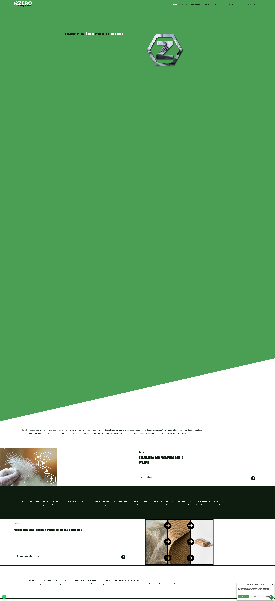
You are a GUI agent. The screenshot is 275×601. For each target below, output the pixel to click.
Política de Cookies (250, 598)
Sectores (205, 4)
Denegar (255, 596)
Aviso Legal (262, 598)
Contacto (214, 4)
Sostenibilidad (194, 4)
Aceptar (243, 596)
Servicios (183, 4)
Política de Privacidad (256, 598)
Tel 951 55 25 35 (227, 4)
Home (174, 4)
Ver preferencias (267, 596)
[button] (272, 584)
